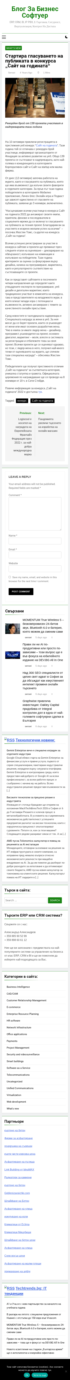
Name (13, 535)
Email (13, 549)
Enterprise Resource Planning (23, 1014)
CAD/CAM (12, 993)
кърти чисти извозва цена (19, 1154)
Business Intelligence (18, 986)
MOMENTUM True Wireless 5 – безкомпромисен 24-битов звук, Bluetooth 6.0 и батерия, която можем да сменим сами (36, 1328)
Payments (12, 1041)
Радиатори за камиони (18, 1177)
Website (13, 563)
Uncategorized (14, 1081)
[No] (66, 1371)
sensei (11, 72)
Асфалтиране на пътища (19, 1161)
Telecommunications (18, 1074)
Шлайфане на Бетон (16, 1201)
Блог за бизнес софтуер (35, 12)
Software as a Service (18, 1068)
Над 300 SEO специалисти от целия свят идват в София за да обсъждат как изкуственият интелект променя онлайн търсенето (43, 680)
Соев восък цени (14, 1255)
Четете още (39, 1375)
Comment (15, 495)
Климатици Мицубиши (17, 1232)
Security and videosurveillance (23, 1054)
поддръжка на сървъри (18, 1146)
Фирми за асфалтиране (18, 1138)
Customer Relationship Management (26, 1000)
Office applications (17, 1034)
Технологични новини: (35, 740)
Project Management (18, 1047)
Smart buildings (15, 1061)
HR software (13, 1020)
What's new (13, 48)
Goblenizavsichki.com (17, 1193)
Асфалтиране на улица (18, 1208)
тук (40, 391)
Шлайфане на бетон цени (19, 1240)
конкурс (22, 400)
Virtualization (14, 1095)
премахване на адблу (17, 1271)
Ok (26, 1375)
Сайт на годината (46, 145)
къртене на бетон (14, 1130)
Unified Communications (20, 1088)
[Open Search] (61, 37)
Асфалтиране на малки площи (22, 1263)
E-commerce (14, 1007)
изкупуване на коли (16, 1216)
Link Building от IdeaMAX (19, 1169)
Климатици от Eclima (16, 1224)
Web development (16, 1101)
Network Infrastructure (19, 1027)
